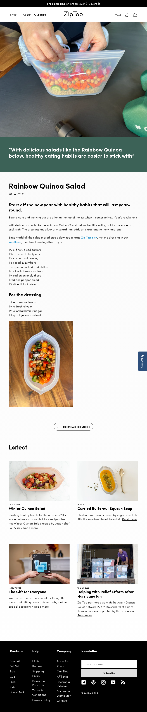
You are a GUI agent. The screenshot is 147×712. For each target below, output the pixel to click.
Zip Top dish (89, 237)
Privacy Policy (41, 700)
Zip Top (94, 692)
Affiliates (62, 676)
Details (95, 3)
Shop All (15, 661)
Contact (62, 701)
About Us (62, 661)
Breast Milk (17, 692)
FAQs (35, 661)
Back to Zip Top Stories (76, 426)
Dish (13, 682)
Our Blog (62, 671)
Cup (12, 676)
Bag (12, 671)
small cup (15, 242)
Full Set (14, 666)
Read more (30, 528)
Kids (12, 687)
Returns (37, 666)
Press (60, 666)
